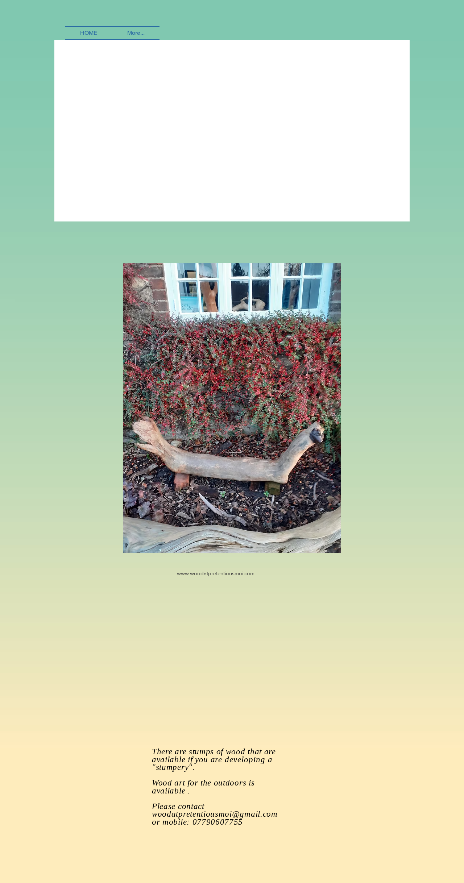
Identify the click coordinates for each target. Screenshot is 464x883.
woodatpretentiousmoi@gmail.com (215, 813)
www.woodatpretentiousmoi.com (215, 573)
